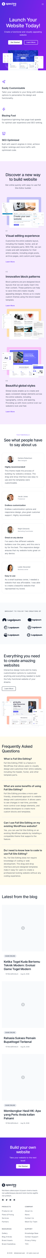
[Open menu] (42, 4)
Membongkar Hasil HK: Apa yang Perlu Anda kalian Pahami (22, 1114)
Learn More (10, 262)
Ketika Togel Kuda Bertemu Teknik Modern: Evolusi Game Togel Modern (22, 965)
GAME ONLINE (10, 956)
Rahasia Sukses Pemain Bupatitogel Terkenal (20, 1040)
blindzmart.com (19, 1253)
